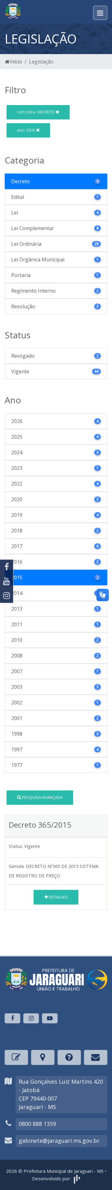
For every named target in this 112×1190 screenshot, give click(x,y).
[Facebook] (6, 567)
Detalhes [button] (58, 897)
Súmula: (17, 866)
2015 (26, 130)
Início (16, 61)
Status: (16, 846)
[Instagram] (6, 595)
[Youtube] (6, 581)
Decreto (36, 112)
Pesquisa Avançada (42, 797)
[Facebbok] (12, 1018)
